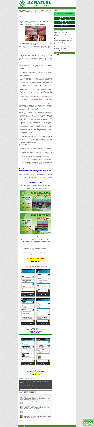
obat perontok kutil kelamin (38, 10)
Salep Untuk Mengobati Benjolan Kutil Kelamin (32, 401)
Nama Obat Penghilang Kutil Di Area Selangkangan (33, 397)
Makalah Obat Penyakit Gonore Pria (61, 32)
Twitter (34, 392)
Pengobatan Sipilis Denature (60, 48)
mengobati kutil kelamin (27, 10)
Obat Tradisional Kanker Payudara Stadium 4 (63, 46)
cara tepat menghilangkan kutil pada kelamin (32, 406)
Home (20, 10)
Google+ (30, 392)
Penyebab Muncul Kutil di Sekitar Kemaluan (28, 21)
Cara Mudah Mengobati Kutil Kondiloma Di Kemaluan (34, 415)
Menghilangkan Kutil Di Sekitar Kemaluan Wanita (64, 38)
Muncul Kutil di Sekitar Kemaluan (31, 109)
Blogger (68, 50)
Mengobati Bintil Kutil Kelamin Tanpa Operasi (63, 40)
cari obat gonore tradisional (59, 30)
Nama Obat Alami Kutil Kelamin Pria (61, 37)
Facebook (26, 392)
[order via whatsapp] (88, 425)
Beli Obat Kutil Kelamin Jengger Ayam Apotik (32, 410)
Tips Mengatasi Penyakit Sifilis (60, 42)
